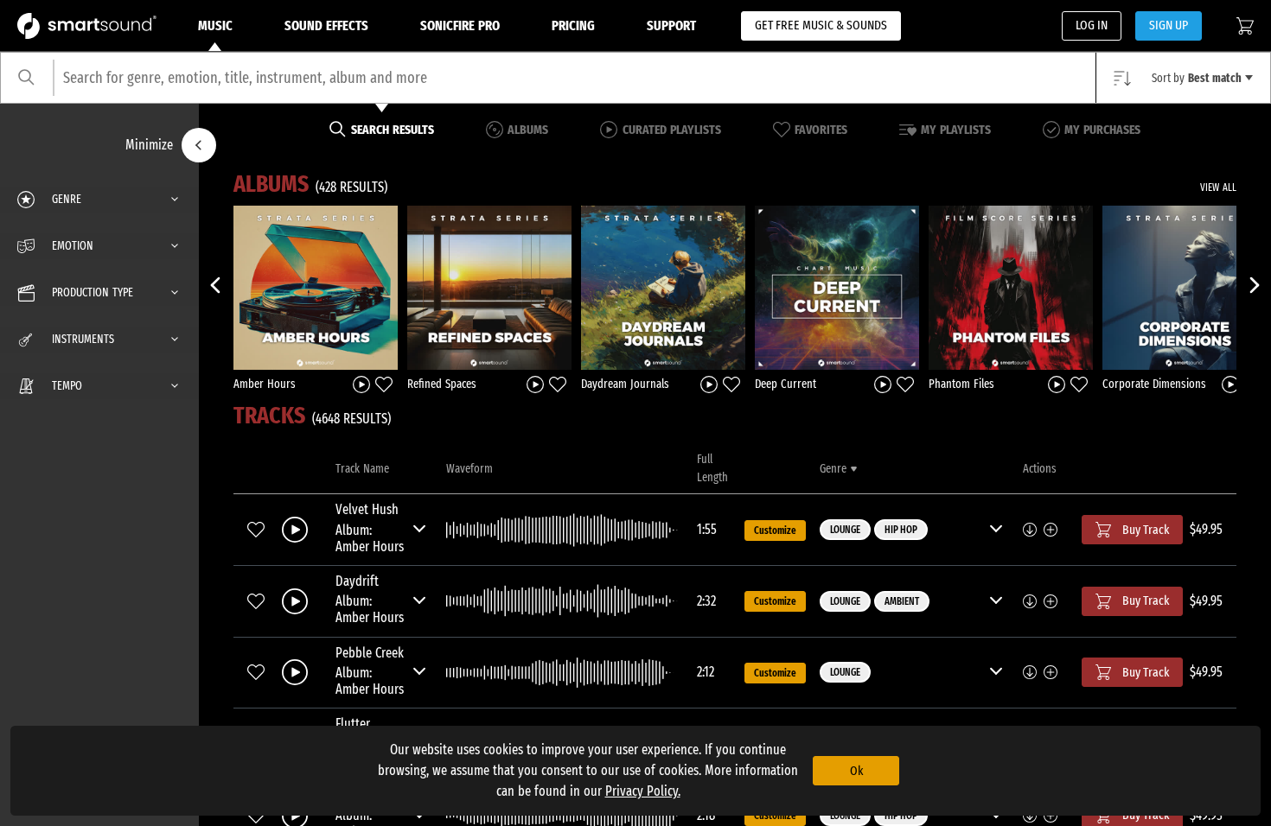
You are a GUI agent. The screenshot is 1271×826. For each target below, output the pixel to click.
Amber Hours (264, 384)
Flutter (352, 723)
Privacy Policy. (642, 791)
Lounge (845, 530)
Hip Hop (901, 530)
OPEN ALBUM (316, 287)
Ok (856, 770)
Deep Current (785, 384)
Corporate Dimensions (1154, 384)
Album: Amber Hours (369, 538)
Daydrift (357, 581)
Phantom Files (961, 384)
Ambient (902, 601)
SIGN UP (1168, 25)
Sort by (1197, 78)
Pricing (573, 25)
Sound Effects (326, 25)
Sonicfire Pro (460, 25)
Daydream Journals (625, 384)
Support (671, 25)
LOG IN (1092, 25)
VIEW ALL (1218, 187)
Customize (775, 530)
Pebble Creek (369, 653)
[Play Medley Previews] (361, 383)
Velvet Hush (367, 509)
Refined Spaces (441, 384)
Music (215, 25)
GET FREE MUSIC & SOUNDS (821, 25)
